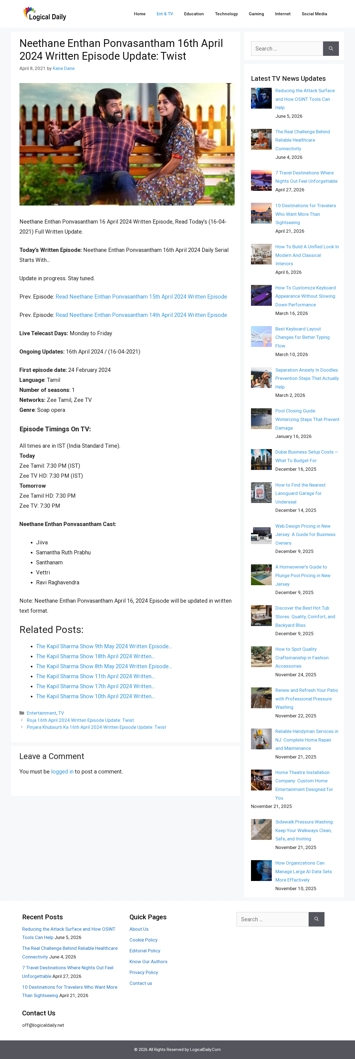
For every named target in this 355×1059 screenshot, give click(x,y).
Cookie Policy (144, 940)
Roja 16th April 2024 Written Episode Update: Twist (80, 720)
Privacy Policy (144, 972)
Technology (226, 13)
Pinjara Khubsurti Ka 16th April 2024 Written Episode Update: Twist (96, 727)
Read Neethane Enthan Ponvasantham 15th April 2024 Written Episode (141, 296)
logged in (62, 771)
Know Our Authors (149, 961)
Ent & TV (165, 13)
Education (194, 13)
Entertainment (41, 713)
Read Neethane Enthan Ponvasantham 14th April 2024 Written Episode (141, 315)
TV (61, 713)
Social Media (314, 13)
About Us (139, 929)
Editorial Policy (145, 950)
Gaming (256, 13)
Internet (283, 13)
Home (140, 13)
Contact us (141, 983)
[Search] (331, 48)
